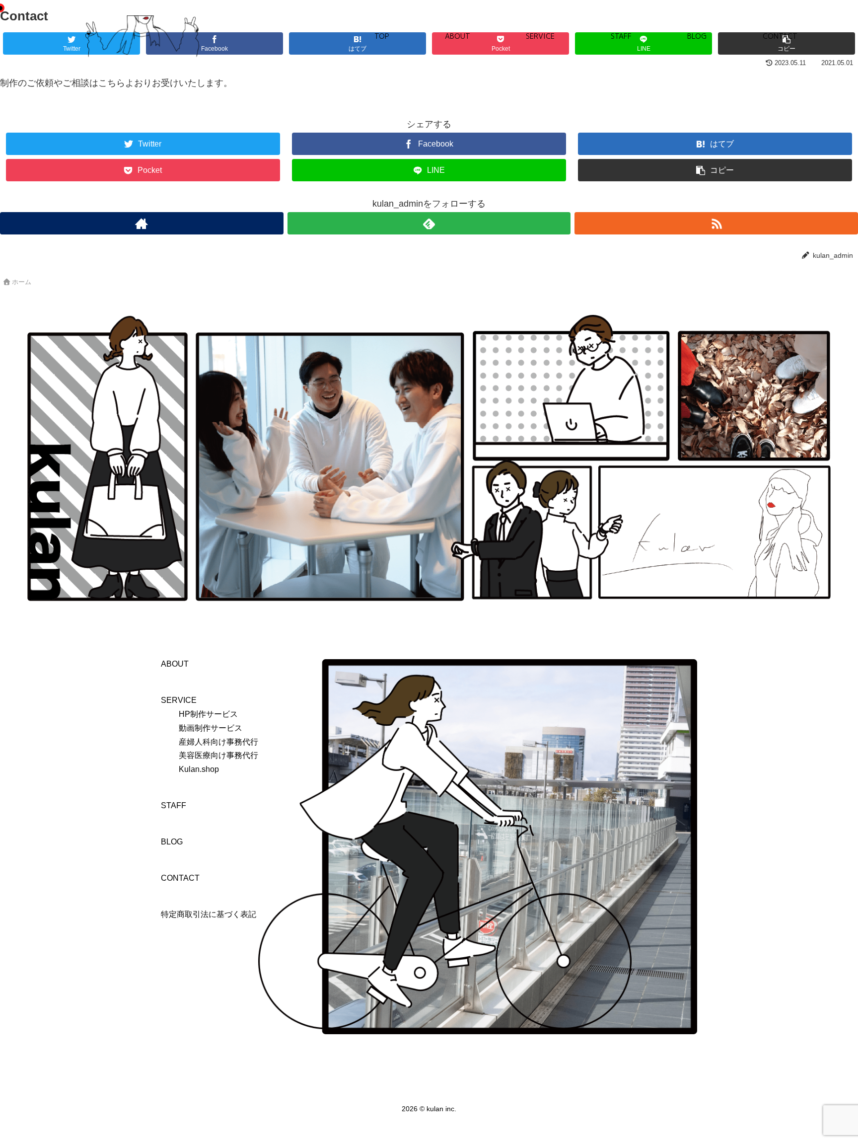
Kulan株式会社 (142, 36)
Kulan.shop (199, 768)
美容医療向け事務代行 (218, 755)
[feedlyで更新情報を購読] (429, 223)
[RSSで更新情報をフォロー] (716, 223)
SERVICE (540, 36)
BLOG (697, 36)
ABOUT (457, 36)
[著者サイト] (142, 223)
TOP (381, 36)
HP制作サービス (208, 713)
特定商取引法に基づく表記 (208, 914)
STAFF (621, 36)
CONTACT (780, 36)
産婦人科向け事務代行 (218, 741)
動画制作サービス (210, 727)
